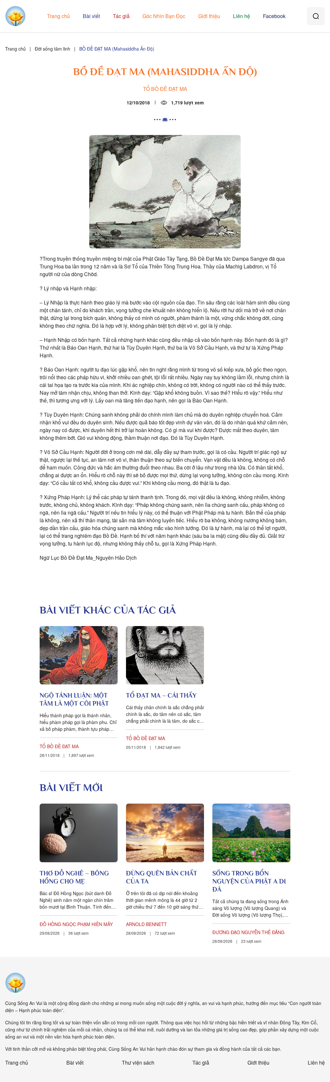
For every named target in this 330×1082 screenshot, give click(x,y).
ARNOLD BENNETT (146, 924)
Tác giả (121, 16)
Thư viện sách (138, 1062)
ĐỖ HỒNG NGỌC (58, 924)
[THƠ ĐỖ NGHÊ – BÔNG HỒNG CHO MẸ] (79, 833)
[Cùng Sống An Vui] (15, 982)
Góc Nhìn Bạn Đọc (163, 16)
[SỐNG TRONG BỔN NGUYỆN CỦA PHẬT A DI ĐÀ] (251, 833)
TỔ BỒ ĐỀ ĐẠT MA (165, 88)
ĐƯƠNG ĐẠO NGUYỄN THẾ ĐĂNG (248, 932)
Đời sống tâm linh (52, 48)
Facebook (274, 16)
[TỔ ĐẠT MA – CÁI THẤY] (165, 655)
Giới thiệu (209, 16)
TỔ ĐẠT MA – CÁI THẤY (161, 695)
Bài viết (91, 16)
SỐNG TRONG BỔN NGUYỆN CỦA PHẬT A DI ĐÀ (249, 881)
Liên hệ (241, 16)
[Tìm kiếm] (316, 16)
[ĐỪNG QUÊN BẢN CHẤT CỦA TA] (165, 833)
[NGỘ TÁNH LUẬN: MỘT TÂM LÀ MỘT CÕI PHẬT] (79, 655)
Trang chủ (58, 16)
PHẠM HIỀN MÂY (95, 924)
